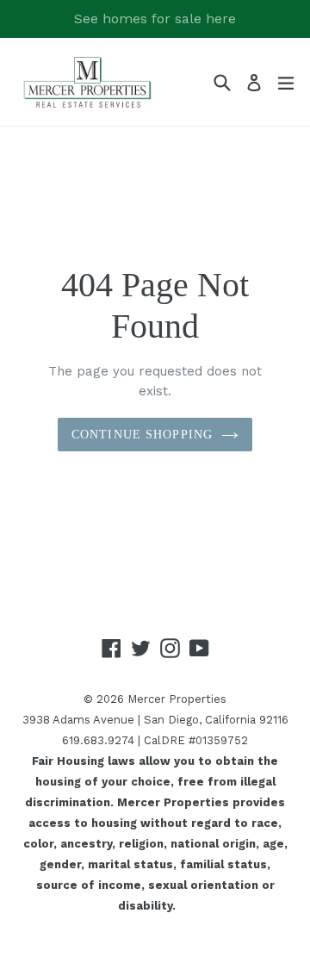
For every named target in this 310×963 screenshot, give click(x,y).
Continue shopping (142, 434)
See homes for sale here (155, 18)
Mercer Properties (176, 699)
